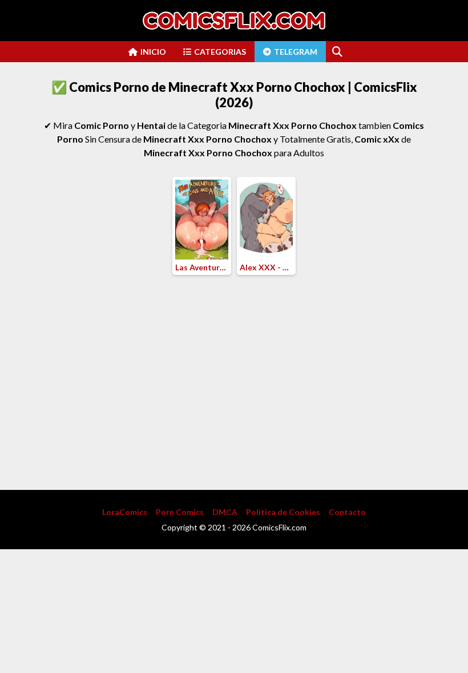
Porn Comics (180, 512)
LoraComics (124, 512)
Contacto (347, 512)
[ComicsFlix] (234, 20)
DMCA (224, 512)
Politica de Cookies (283, 512)
